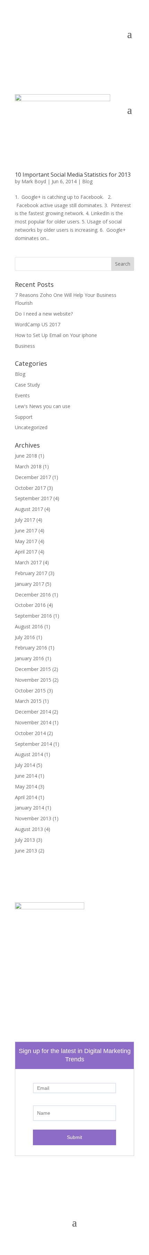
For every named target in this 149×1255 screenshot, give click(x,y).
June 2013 (26, 850)
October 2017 (30, 488)
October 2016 (30, 605)
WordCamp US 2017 (37, 324)
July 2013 (25, 840)
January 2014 (29, 807)
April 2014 (26, 797)
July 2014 (25, 765)
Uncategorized (31, 427)
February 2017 (31, 573)
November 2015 (33, 680)
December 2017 (33, 477)
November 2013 (33, 818)
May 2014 (26, 786)
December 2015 (33, 669)
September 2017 (33, 498)
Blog (87, 181)
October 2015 (30, 690)
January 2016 (29, 658)
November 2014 (33, 722)
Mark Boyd (33, 181)
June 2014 (26, 775)
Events (22, 395)
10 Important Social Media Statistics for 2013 (73, 174)
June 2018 (26, 455)
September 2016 (33, 615)
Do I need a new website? (44, 313)
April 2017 (26, 551)
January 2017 (29, 584)
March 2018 (28, 466)
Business (25, 346)
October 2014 (30, 733)
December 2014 (33, 711)
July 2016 (25, 637)
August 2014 (29, 754)
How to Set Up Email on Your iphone (56, 335)
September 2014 (33, 744)
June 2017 (26, 530)
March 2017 (28, 562)
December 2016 (33, 594)
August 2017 (29, 509)
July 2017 (25, 519)
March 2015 (28, 701)
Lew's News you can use (42, 406)
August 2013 (29, 829)
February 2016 (31, 647)
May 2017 (26, 541)
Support (24, 417)
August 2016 (29, 626)
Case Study (27, 384)
